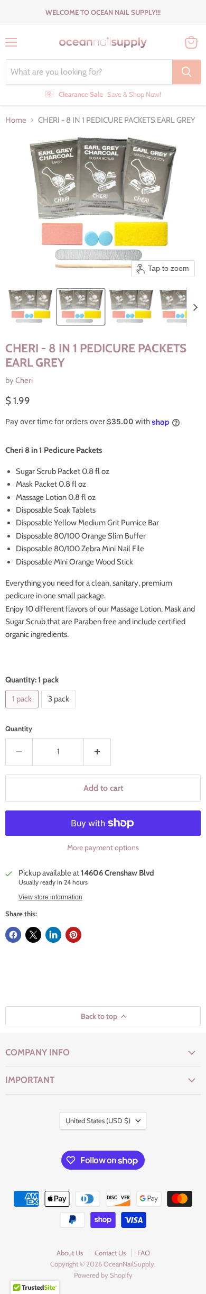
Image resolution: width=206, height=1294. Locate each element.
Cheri (24, 380)
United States (97, 1120)
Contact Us (110, 1253)
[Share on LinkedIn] (53, 935)
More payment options (103, 847)
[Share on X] (33, 935)
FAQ (143, 1253)
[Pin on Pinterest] (73, 935)
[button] (30, 307)
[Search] (186, 72)
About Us (70, 1253)
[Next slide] (194, 306)
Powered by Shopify (103, 1275)
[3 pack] (60, 711)
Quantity (18, 729)
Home (15, 120)
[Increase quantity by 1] (97, 752)
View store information (50, 897)
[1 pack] (23, 711)
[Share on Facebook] (13, 935)
